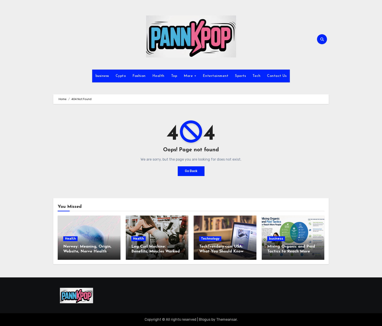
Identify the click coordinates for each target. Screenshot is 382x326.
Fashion (139, 76)
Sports (240, 76)
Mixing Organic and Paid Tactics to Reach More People (291, 251)
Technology (210, 239)
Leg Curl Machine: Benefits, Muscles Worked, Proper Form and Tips (156, 251)
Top (174, 76)
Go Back (191, 171)
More (189, 76)
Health (158, 76)
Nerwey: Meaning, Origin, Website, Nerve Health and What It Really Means (88, 251)
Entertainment (216, 76)
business (102, 76)
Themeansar (226, 319)
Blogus (204, 319)
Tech (256, 76)
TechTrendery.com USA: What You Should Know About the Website (221, 251)
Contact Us (276, 76)
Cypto (121, 76)
